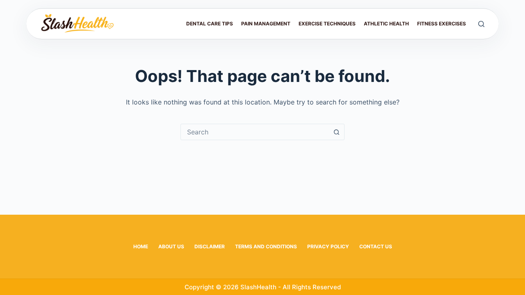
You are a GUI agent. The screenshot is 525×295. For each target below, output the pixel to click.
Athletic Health (386, 23)
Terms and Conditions (266, 246)
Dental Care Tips (209, 23)
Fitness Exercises (441, 23)
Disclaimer (209, 246)
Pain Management (265, 23)
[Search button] (336, 132)
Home (140, 246)
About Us (171, 246)
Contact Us (375, 246)
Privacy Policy (328, 246)
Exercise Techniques (327, 23)
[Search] (481, 24)
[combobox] (255, 132)
